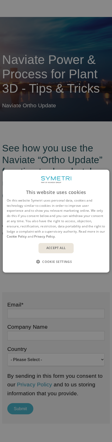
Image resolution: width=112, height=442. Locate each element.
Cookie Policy (17, 236)
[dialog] (56, 220)
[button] (56, 261)
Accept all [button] (56, 248)
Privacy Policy (44, 236)
